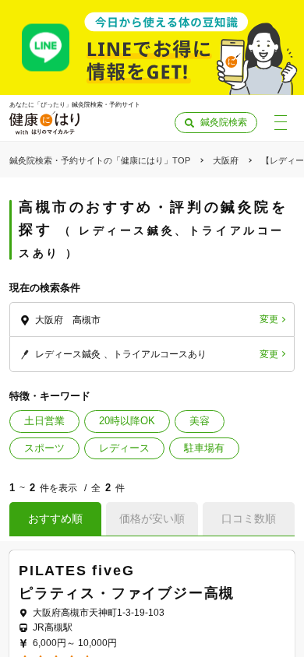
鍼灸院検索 (223, 122)
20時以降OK (127, 421)
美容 (199, 421)
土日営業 (44, 421)
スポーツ (44, 448)
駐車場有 (204, 448)
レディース (124, 448)
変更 (269, 319)
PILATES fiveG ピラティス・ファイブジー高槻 (152, 582)
